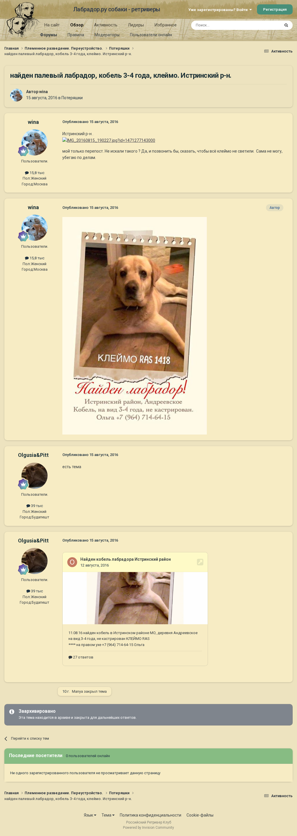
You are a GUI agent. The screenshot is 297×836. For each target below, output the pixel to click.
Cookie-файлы (199, 815)
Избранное (165, 25)
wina (43, 91)
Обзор (77, 25)
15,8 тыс (36, 173)
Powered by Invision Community (148, 828)
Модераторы (107, 34)
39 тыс (36, 506)
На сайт (52, 25)
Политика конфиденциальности (150, 815)
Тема (107, 815)
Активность (105, 25)
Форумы (48, 34)
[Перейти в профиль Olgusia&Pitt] (34, 476)
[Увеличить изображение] (108, 140)
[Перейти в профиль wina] (16, 95)
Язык (89, 815)
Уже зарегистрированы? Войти (218, 10)
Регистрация (275, 9)
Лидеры (136, 25)
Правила (76, 34)
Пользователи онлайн (151, 34)
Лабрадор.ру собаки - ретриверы (116, 9)
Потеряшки (72, 97)
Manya (77, 691)
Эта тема (264, 25)
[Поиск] (286, 25)
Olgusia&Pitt (33, 455)
